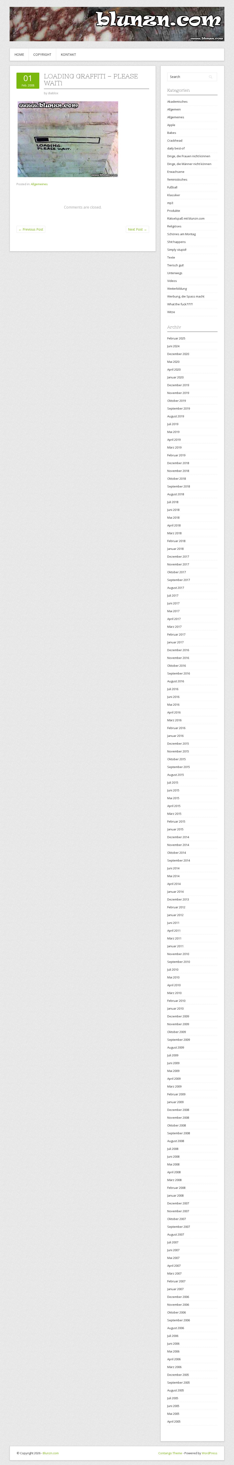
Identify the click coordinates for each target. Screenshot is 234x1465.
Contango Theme (170, 1453)
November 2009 (178, 1024)
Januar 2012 (175, 915)
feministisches (177, 179)
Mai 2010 (173, 977)
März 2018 (174, 533)
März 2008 (174, 1180)
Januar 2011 (175, 946)
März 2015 (174, 814)
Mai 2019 (173, 432)
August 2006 (175, 1328)
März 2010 (174, 993)
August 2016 (175, 681)
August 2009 (175, 1047)
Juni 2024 (173, 346)
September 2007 (178, 1227)
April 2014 (174, 884)
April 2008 (174, 1172)
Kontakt (68, 54)
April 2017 (174, 619)
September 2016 (178, 673)
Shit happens (176, 242)
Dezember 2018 (178, 463)
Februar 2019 (176, 455)
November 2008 (178, 1117)
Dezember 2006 (178, 1297)
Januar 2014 (175, 891)
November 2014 (178, 845)
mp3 (170, 203)
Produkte (173, 211)
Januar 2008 (175, 1195)
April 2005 (174, 1421)
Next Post (137, 229)
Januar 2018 (175, 549)
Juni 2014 (173, 868)
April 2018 (174, 525)
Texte (171, 257)
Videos (172, 281)
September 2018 (178, 486)
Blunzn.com (51, 1453)
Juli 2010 (172, 969)
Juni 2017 (173, 603)
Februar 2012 (176, 907)
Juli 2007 (172, 1242)
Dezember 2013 (178, 899)
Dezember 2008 (178, 1110)
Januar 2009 (175, 1102)
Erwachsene (175, 172)
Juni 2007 (173, 1250)
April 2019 (174, 440)
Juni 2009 (173, 1063)
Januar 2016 (175, 736)
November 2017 (178, 564)
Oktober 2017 (176, 572)
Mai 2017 (173, 611)
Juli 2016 (172, 689)
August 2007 (175, 1234)
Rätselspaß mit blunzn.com (186, 218)
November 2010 (178, 954)
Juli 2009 (172, 1055)
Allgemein (174, 109)
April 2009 (174, 1079)
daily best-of (176, 148)
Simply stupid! (176, 250)
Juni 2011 (173, 923)
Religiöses (174, 226)
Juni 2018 (173, 510)
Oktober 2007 (176, 1219)
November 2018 (178, 471)
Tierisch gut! (175, 265)
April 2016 (174, 712)
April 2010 (174, 985)
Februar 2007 (176, 1281)
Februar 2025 (176, 338)
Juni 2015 (173, 790)
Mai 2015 (173, 798)
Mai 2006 (173, 1351)
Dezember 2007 (178, 1203)
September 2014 (178, 860)
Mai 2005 (173, 1414)
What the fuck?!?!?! (180, 304)
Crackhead (174, 140)
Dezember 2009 (178, 1016)
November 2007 (178, 1211)
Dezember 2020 (178, 354)
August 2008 (175, 1141)
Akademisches (177, 101)
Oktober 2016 (176, 666)
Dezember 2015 (178, 743)
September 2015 (178, 767)
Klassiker (173, 195)
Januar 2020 (175, 377)
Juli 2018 (172, 502)
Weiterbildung (177, 288)
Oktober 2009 (176, 1032)
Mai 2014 (173, 876)
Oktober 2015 (176, 759)
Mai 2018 (173, 517)
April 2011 (174, 930)
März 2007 (174, 1273)
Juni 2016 (173, 697)
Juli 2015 (172, 782)
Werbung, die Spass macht (185, 296)
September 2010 (178, 962)
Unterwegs (174, 273)
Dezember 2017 (178, 556)
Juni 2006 (173, 1343)
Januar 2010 (175, 1008)
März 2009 (174, 1086)
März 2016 (174, 720)
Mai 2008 (173, 1164)
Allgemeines (39, 184)
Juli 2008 (172, 1149)
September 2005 (178, 1382)
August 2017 (175, 588)
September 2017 (178, 580)
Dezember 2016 (178, 650)
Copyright (42, 54)
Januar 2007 (175, 1289)
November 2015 (178, 751)
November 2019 (178, 393)
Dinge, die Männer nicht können (189, 164)
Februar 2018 (176, 541)
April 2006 (174, 1359)
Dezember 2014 (178, 837)
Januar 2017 (175, 642)
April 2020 (174, 369)
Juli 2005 (172, 1398)
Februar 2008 (176, 1188)
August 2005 (175, 1390)
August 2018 (175, 494)
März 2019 (174, 447)
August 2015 (175, 775)
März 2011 (174, 938)
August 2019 (175, 416)
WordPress (209, 1453)
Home (19, 54)
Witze (171, 312)
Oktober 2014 (176, 853)
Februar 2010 (176, 1001)
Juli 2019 (172, 424)
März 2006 (174, 1367)
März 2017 (174, 627)
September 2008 (178, 1133)
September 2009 (178, 1040)
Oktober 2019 (176, 401)
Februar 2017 (176, 634)
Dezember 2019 (178, 385)
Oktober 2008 (176, 1125)
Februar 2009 (176, 1094)
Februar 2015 (176, 821)
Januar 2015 (175, 829)
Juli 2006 (172, 1336)
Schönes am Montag (181, 234)
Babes (171, 133)
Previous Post (31, 229)
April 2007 (174, 1266)
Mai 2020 (173, 362)
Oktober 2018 (176, 478)
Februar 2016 (176, 728)
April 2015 (174, 806)
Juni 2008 (173, 1156)
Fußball (172, 187)
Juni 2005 (173, 1406)
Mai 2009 (173, 1071)
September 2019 (178, 408)
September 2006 (178, 1320)
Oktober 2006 (176, 1312)
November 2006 (178, 1305)
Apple (171, 125)
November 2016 (178, 658)
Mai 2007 (173, 1258)
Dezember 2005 (178, 1375)
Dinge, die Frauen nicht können (188, 156)
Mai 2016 (173, 704)
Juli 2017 (172, 595)
